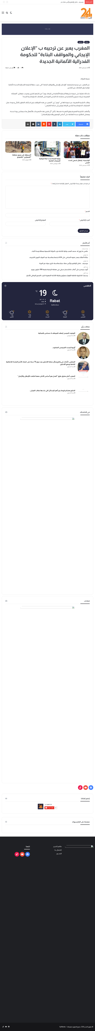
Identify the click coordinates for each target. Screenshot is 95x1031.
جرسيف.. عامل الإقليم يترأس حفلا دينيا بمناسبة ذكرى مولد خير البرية (63, 2)
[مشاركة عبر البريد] (33, 124)
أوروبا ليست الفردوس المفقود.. (63, 347)
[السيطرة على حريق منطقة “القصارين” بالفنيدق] (18, 147)
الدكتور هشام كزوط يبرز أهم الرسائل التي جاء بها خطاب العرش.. (52, 390)
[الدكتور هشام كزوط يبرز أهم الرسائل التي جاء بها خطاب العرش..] (83, 395)
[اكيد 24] (86, 13)
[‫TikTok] (80, 787)
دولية (87, 42)
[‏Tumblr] (54, 124)
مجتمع (80, 42)
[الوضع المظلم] (11, 13)
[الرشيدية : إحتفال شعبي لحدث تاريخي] (77, 149)
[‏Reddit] (43, 124)
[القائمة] (3, 13)
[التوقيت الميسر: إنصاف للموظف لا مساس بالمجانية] (83, 338)
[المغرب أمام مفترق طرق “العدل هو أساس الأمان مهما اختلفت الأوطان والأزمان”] (83, 381)
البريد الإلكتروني (84, 220)
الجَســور (59, 853)
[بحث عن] (7, 13)
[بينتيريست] (49, 124)
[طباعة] (27, 124)
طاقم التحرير (57, 846)
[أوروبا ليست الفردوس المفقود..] (83, 352)
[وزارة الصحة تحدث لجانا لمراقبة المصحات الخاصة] (47, 148)
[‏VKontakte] (38, 124)
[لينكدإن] (59, 124)
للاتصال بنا (58, 850)
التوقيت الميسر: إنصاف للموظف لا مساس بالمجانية (56, 333)
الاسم (87, 211)
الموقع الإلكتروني (40, 220)
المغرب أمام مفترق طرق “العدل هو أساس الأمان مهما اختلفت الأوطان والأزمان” (46, 376)
